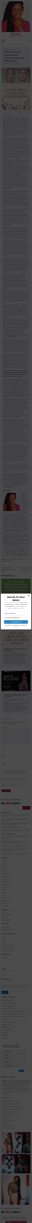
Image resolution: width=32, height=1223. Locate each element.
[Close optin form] (29, 596)
